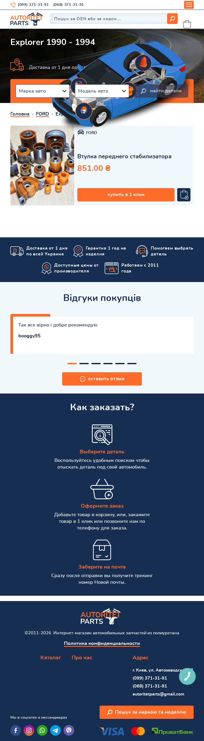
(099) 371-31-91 (33, 5)
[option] (42, 165)
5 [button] (120, 363)
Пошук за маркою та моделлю (150, 712)
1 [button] (72, 363)
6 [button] (132, 363)
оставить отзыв (106, 378)
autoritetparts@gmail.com (158, 694)
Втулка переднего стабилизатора (124, 156)
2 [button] (84, 363)
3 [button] (96, 363)
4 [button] (108, 363)
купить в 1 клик (126, 194)
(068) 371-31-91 (68, 5)
